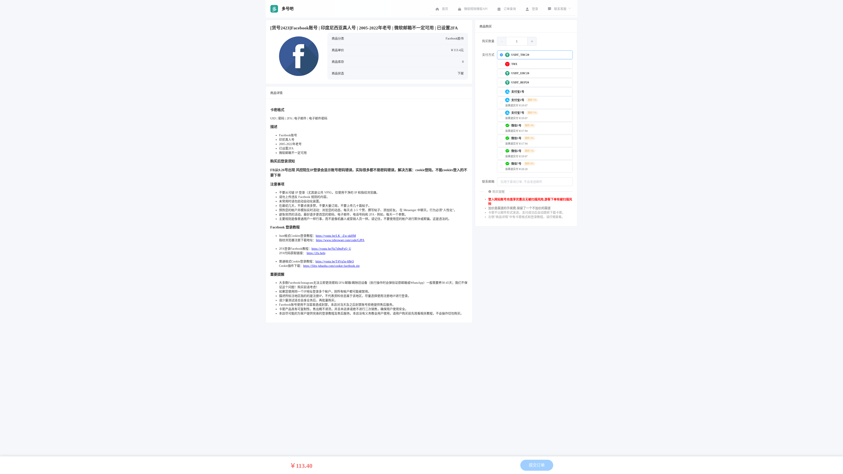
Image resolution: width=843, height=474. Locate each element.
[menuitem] (441, 8)
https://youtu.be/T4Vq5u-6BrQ (334, 261)
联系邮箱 (488, 181)
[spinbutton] (517, 41)
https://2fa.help (316, 253)
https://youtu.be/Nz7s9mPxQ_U (331, 248)
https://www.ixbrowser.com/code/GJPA (340, 240)
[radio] (535, 54)
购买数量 (488, 41)
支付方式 (488, 54)
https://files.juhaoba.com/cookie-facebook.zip (331, 266)
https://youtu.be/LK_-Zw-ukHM (336, 235)
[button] (501, 41)
